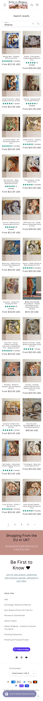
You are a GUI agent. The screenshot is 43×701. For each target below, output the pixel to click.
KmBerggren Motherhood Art (20, 690)
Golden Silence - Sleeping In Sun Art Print (32, 140)
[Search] (38, 23)
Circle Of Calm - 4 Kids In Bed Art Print (11, 505)
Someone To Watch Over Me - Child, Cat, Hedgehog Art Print (11, 425)
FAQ (6, 599)
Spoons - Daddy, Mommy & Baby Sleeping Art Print (32, 264)
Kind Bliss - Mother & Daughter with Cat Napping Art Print (11, 386)
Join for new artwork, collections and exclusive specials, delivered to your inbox (21, 578)
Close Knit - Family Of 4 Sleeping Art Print (11, 303)
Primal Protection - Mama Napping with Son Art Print (11, 100)
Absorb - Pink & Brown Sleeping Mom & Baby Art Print (31, 58)
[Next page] (34, 524)
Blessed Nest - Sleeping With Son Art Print (11, 57)
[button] (4, 5)
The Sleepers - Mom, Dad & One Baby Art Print (32, 465)
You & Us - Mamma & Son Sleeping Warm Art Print (11, 223)
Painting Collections (13, 634)
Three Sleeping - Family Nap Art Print (32, 181)
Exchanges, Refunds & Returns (17, 605)
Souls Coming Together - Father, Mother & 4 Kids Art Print (32, 506)
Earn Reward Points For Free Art (18, 610)
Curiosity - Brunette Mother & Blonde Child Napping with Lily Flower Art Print (31, 387)
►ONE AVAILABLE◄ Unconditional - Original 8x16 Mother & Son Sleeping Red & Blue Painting (32, 305)
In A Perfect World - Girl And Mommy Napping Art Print (11, 141)
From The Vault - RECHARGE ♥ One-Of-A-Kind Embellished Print (32, 425)
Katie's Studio (10, 621)
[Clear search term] (33, 23)
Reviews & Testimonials (14, 615)
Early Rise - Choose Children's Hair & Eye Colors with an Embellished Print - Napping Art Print (11, 345)
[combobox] (21, 24)
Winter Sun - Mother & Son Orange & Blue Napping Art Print (11, 265)
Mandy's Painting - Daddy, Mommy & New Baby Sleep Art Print (32, 344)
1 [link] (8, 524)
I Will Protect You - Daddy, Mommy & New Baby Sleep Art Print (32, 224)
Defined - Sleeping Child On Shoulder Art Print (32, 100)
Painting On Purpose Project (16, 640)
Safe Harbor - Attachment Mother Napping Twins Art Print (11, 465)
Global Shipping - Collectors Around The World (20, 627)
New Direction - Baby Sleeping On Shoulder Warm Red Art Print (11, 181)
